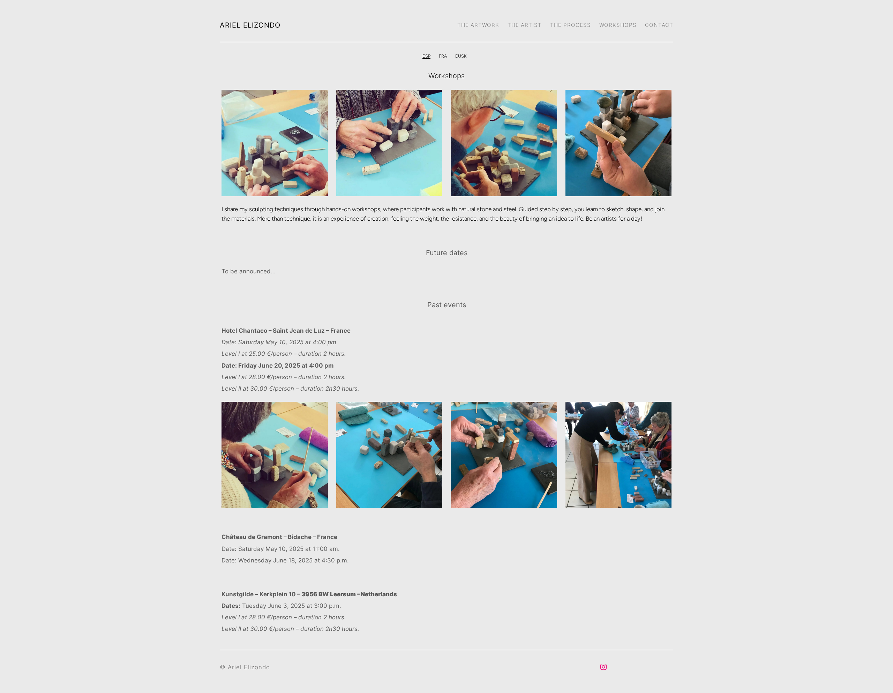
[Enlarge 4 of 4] (662, 98)
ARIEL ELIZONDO (250, 25)
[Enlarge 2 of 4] (433, 98)
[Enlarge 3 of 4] (548, 98)
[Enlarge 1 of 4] (318, 98)
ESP (426, 56)
